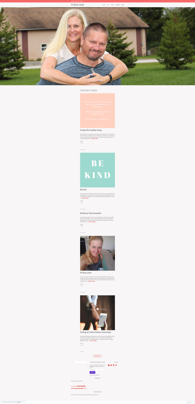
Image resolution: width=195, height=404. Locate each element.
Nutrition (80, 388)
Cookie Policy (19, 402)
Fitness (108, 4)
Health (83, 386)
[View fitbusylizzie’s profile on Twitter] (111, 365)
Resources (118, 4)
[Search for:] (79, 362)
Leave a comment (82, 149)
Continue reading (94, 138)
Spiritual (85, 388)
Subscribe (92, 372)
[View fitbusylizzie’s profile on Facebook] (109, 365)
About (123, 4)
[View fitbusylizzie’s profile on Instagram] (114, 365)
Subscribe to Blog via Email (97, 362)
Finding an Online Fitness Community (95, 332)
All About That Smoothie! (90, 213)
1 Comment (82, 351)
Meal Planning (74, 388)
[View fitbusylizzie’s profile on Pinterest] (116, 365)
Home (104, 4)
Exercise (72, 386)
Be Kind (83, 190)
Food (112, 4)
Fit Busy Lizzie (77, 5)
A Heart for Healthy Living (91, 130)
